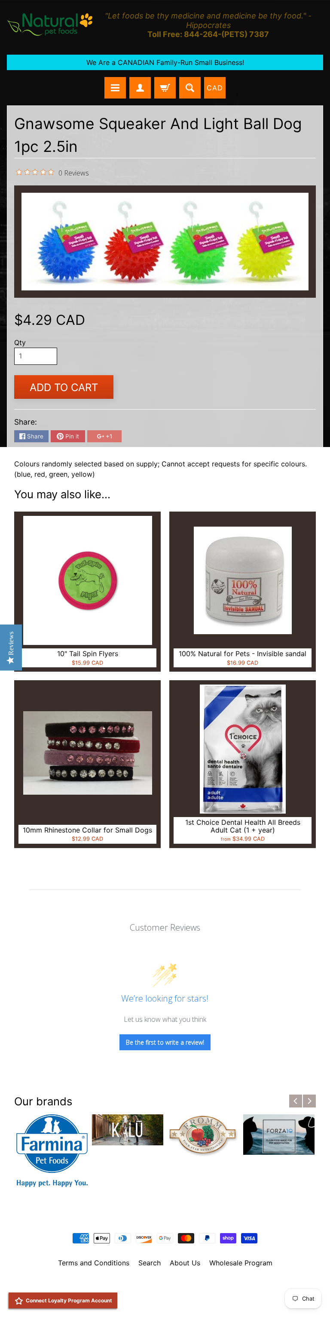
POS (133, 1299)
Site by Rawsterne (165, 1292)
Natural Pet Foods (162, 1285)
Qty (20, 342)
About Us (185, 1262)
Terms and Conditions (93, 1262)
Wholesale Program (240, 1262)
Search (149, 1262)
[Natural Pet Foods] (50, 25)
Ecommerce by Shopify (175, 1299)
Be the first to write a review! (165, 1042)
